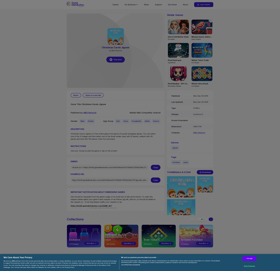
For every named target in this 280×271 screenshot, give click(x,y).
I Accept (249, 258)
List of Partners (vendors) (130, 265)
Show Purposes (249, 266)
